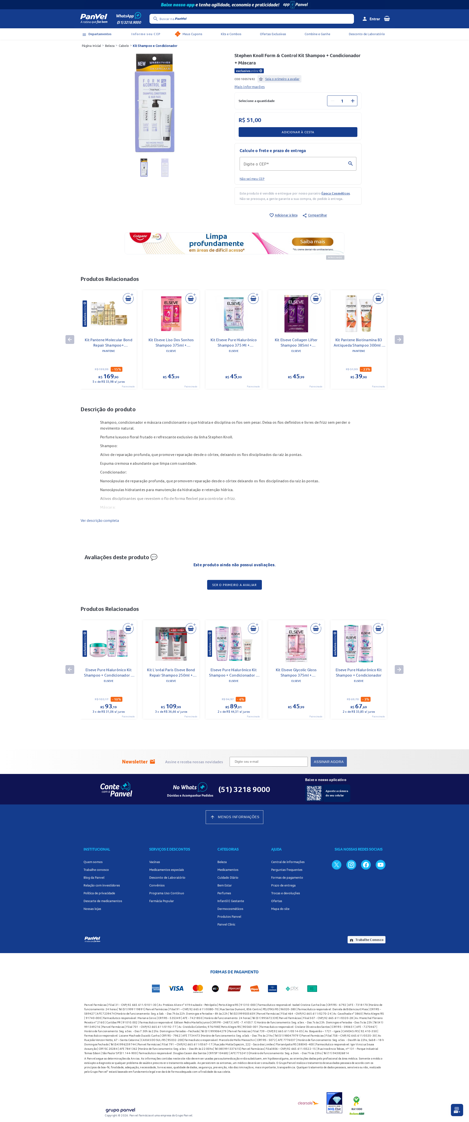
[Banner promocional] (234, 4)
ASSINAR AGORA (328, 762)
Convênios (157, 885)
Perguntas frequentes (286, 869)
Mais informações (249, 86)
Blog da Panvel (94, 877)
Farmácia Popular (161, 901)
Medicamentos (227, 869)
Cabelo (124, 45)
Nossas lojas (92, 908)
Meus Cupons (192, 34)
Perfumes (224, 893)
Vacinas (154, 862)
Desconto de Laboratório (367, 34)
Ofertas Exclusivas (273, 34)
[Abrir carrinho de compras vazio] (387, 18)
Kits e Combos (231, 34)
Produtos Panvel (229, 916)
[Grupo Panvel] (120, 1109)
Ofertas (276, 901)
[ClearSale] (308, 1102)
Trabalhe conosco (96, 869)
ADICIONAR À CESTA (298, 132)
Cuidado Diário (227, 877)
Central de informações (288, 862)
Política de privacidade (99, 893)
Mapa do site (280, 908)
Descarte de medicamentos (103, 901)
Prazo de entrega (283, 885)
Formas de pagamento (287, 877)
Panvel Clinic (226, 924)
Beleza (110, 45)
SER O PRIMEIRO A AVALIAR (234, 585)
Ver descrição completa (100, 520)
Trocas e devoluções (285, 893)
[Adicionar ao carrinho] (128, 298)
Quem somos (93, 862)
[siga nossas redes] (336, 864)
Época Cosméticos (335, 193)
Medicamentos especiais (166, 869)
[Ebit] (334, 1102)
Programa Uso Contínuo (166, 893)
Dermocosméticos (230, 908)
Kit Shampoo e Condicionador (155, 45)
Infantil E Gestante (230, 901)
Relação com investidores (102, 885)
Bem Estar (224, 885)
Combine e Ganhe (317, 34)
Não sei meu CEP (252, 178)
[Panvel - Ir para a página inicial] (93, 19)
